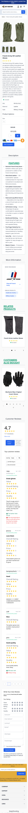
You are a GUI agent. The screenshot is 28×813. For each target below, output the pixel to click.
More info (7, 436)
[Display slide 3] (13, 404)
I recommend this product (13, 746)
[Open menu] (24, 6)
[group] (7, 61)
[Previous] (5, 684)
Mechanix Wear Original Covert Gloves (13, 393)
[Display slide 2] (15, 350)
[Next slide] (23, 350)
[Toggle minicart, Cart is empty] (21, 6)
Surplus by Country (11, 292)
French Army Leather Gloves (13, 338)
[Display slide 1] (11, 350)
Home (3, 17)
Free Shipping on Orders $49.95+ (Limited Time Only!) (13, 2)
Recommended (11, 464)
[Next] (21, 684)
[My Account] (18, 6)
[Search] (23, 12)
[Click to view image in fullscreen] (13, 32)
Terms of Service (13, 780)
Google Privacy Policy (11, 755)
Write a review (9, 442)
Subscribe (21, 773)
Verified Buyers (11, 461)
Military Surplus (10, 296)
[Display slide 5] (20, 404)
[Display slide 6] (13, 407)
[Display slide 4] (16, 404)
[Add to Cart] (17, 135)
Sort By (8, 458)
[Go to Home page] (7, 7)
